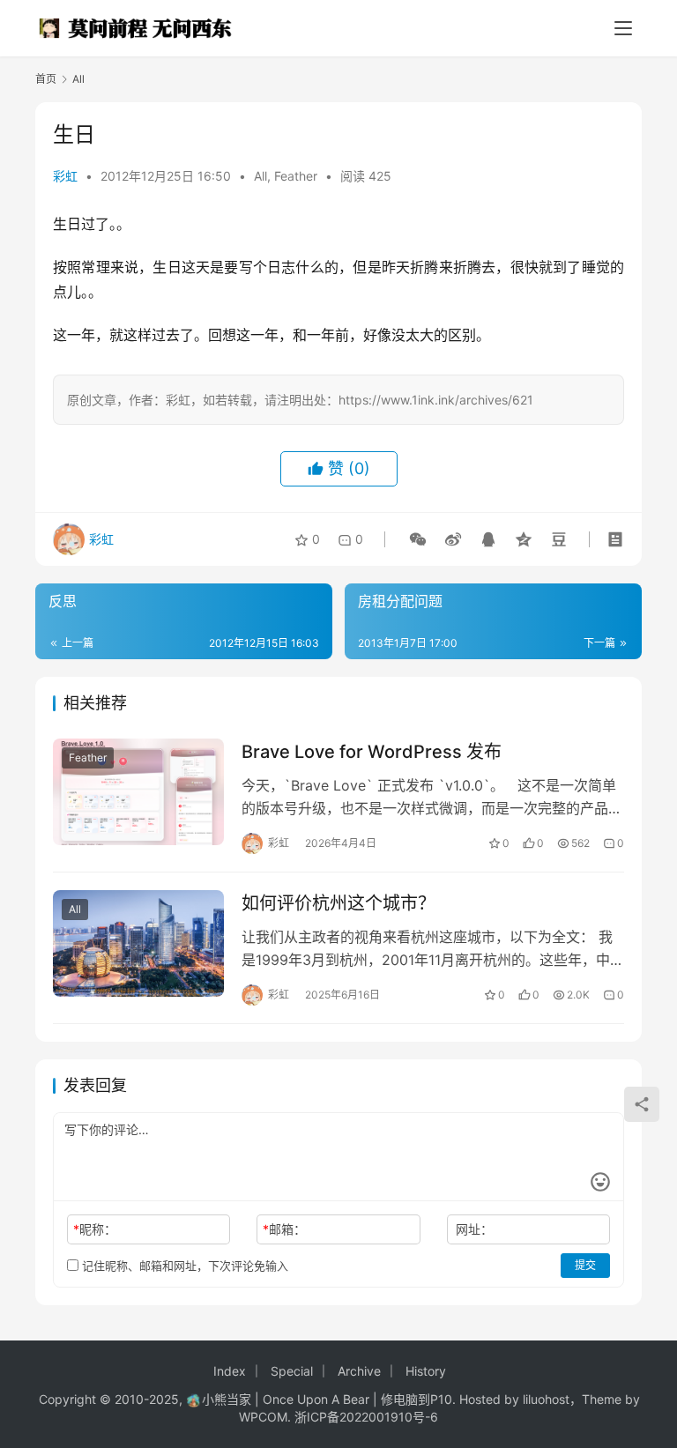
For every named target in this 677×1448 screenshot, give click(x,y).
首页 (45, 78)
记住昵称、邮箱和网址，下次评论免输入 (183, 1266)
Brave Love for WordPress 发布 (372, 751)
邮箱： (284, 1229)
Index (229, 1370)
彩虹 (65, 175)
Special (292, 1370)
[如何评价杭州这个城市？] (138, 943)
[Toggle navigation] (623, 28)
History (425, 1370)
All (260, 175)
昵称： (94, 1229)
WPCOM (263, 1416)
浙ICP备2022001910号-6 (366, 1416)
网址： (474, 1229)
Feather (295, 175)
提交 (585, 1265)
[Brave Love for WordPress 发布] (138, 792)
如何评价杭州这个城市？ (338, 903)
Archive (359, 1370)
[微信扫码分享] (418, 539)
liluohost (546, 1399)
